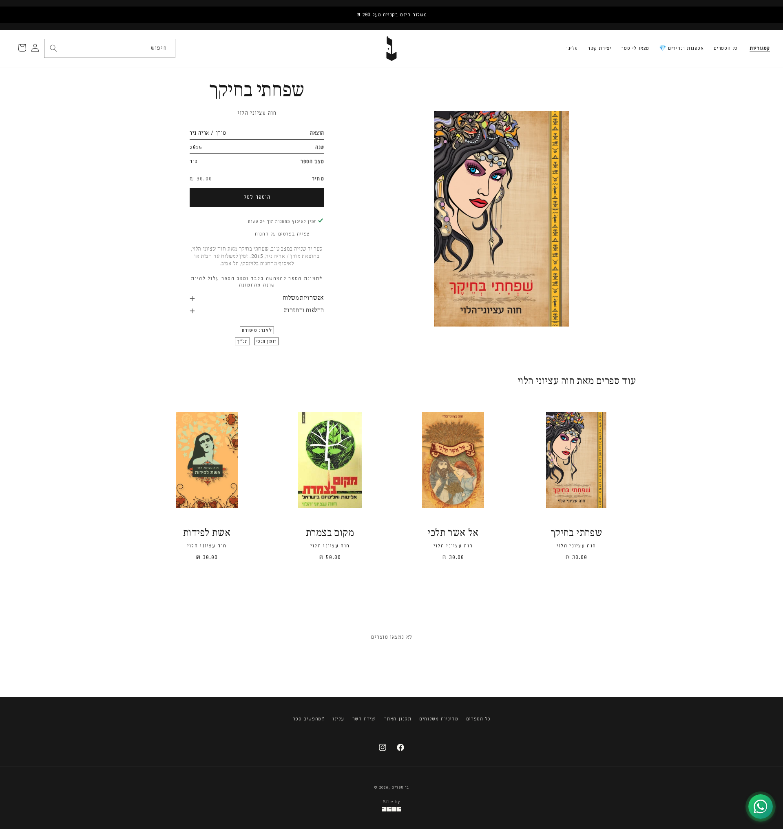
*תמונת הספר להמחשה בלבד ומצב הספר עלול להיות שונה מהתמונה (257, 281)
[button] (760, 49)
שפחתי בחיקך (576, 533)
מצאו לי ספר (635, 48)
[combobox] (109, 48)
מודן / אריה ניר (208, 133)
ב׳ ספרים (400, 787)
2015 (196, 147)
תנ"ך (242, 341)
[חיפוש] (53, 48)
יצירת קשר (599, 48)
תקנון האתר (397, 718)
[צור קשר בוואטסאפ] (760, 806)
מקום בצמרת (330, 533)
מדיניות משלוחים (438, 718)
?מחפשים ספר (309, 718)
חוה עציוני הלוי (256, 113)
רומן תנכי (266, 341)
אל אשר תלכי (453, 533)
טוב (194, 161)
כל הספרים (726, 48)
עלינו (572, 48)
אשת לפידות (207, 533)
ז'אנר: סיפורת (257, 330)
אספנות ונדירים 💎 (681, 48)
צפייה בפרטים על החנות (282, 234)
